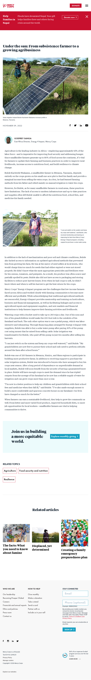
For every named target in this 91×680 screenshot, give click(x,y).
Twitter (17, 641)
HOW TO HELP (34, 589)
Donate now (69, 17)
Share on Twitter (75, 125)
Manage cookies (8, 660)
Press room (7, 612)
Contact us (7, 616)
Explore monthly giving (63, 436)
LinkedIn (13, 641)
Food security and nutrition (33, 470)
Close (87, 16)
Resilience (9, 479)
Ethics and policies (10, 609)
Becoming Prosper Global (13, 598)
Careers (6, 601)
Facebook (3, 641)
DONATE (76, 5)
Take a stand (33, 601)
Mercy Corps (8, 6)
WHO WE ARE (9, 589)
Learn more (73, 659)
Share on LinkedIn (81, 125)
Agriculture (10, 470)
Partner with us (34, 609)
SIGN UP (68, 629)
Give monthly (33, 594)
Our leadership (9, 594)
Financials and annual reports (14, 605)
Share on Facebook (70, 125)
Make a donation (35, 598)
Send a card (33, 605)
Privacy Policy (7, 657)
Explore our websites (9, 672)
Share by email (86, 125)
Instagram (8, 641)
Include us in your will (36, 612)
